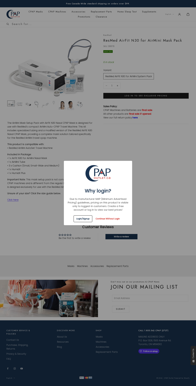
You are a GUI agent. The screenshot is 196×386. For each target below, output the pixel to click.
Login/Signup (83, 218)
